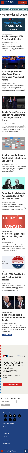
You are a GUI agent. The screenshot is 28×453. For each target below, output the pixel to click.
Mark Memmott (5, 323)
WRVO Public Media (6, 42)
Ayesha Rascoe (5, 123)
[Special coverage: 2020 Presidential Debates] (13, 24)
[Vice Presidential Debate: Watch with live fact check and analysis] (13, 143)
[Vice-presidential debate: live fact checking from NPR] (13, 221)
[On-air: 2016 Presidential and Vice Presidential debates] (13, 262)
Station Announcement (7, 34)
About (4, 426)
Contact (5, 436)
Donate (23, 2)
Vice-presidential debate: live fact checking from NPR (13, 236)
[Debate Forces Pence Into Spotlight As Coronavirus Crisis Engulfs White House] (13, 102)
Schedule (5, 430)
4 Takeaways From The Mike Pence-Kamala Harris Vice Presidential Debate (13, 75)
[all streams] (26, 451)
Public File (5, 440)
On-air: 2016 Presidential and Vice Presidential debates (13, 277)
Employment (6, 433)
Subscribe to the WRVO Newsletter (11, 399)
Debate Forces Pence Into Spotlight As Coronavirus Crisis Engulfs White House (13, 116)
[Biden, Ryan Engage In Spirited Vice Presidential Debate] (13, 302)
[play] (2, 451)
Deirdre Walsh (5, 83)
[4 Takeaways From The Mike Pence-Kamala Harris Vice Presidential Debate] (13, 62)
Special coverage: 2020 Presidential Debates (12, 37)
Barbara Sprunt (5, 202)
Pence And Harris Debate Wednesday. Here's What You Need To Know (13, 196)
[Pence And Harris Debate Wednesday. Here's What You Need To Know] (13, 183)
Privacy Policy (6, 443)
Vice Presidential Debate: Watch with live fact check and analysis (14, 158)
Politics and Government (7, 231)
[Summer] (14, 9)
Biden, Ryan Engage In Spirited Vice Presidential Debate (14, 317)
